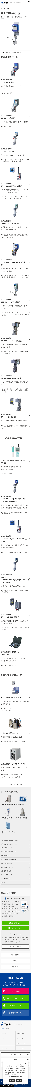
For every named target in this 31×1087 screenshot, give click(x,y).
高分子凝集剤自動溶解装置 (8, 859)
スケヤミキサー (5, 878)
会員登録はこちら (16, 923)
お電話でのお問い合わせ (15, 998)
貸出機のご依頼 (15, 1005)
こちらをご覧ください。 (12, 911)
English (8, 1028)
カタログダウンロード (16, 928)
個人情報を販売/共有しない (7, 1085)
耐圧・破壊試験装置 (6, 863)
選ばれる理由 (15, 967)
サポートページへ (15, 946)
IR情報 (15, 1060)
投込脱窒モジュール (6, 848)
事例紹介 (15, 961)
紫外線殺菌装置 (5, 855)
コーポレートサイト (15, 1054)
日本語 (2, 1028)
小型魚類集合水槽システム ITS (9, 844)
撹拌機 (3, 882)
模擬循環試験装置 (6, 871)
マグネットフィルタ (6, 874)
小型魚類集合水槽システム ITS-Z (10, 840)
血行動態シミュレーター (8, 867)
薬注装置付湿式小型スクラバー (9, 851)
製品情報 (8, 52)
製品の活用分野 (15, 955)
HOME (2, 52)
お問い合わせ (15, 991)
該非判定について (15, 1013)
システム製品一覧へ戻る (15, 785)
